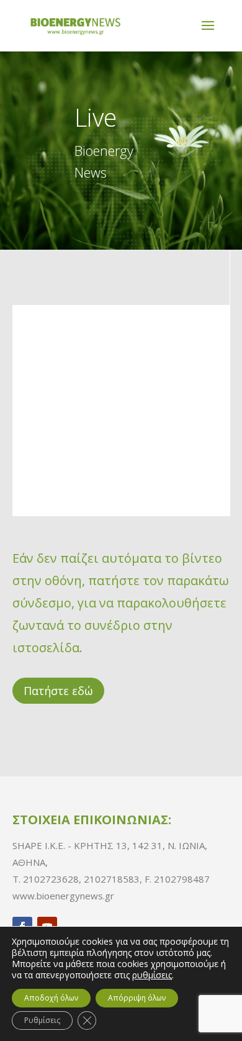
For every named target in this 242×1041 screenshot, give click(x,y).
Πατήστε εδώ (58, 690)
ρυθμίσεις (152, 975)
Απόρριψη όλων (137, 998)
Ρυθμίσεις (42, 1020)
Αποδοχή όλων (51, 998)
